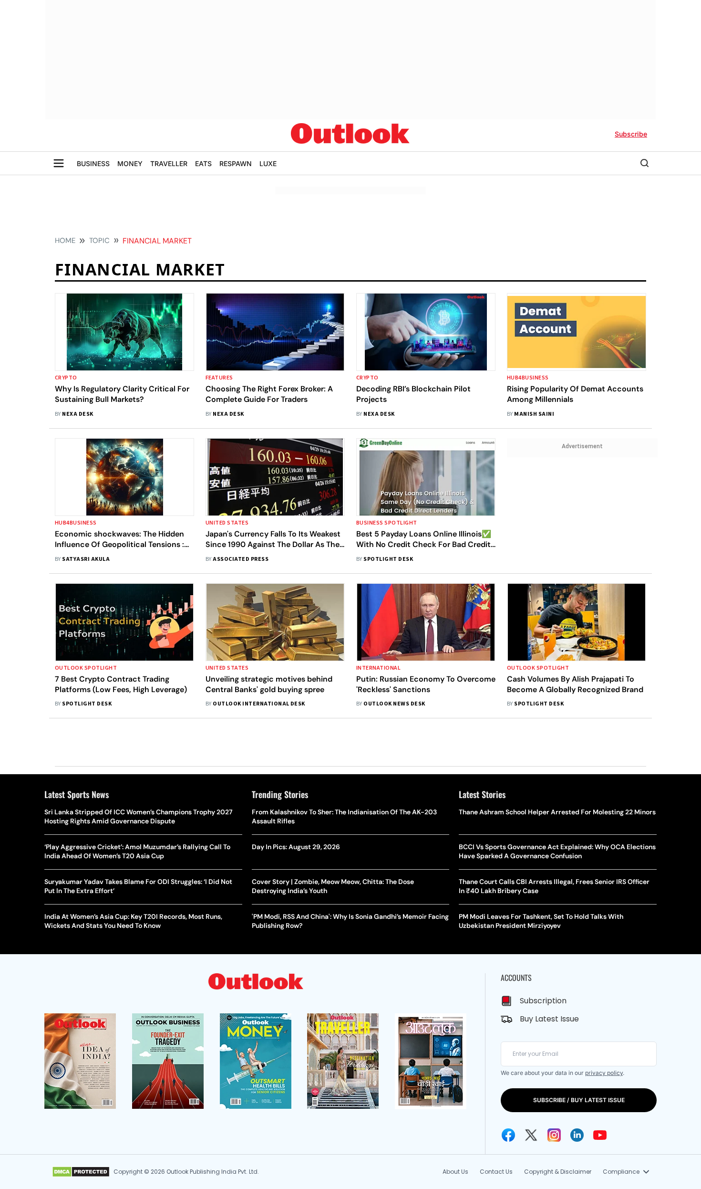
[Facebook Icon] (508, 1135)
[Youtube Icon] (600, 1135)
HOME (65, 240)
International (378, 668)
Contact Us (496, 1172)
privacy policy (604, 1072)
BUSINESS (93, 163)
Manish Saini (534, 414)
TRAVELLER (168, 163)
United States (227, 523)
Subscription (543, 1000)
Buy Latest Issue (549, 1018)
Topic (99, 240)
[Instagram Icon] (554, 1135)
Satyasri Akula (86, 559)
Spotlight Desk (388, 559)
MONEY (130, 163)
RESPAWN (235, 163)
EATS (203, 163)
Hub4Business (528, 378)
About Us (455, 1172)
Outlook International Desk (259, 704)
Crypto (66, 378)
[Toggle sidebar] (58, 163)
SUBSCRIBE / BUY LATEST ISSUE (579, 1100)
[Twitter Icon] (531, 1135)
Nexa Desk (77, 414)
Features (219, 378)
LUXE (268, 163)
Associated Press (240, 559)
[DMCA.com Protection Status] (81, 1172)
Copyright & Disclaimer (557, 1172)
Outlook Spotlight (86, 668)
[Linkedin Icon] (577, 1135)
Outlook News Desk (394, 704)
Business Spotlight (386, 523)
